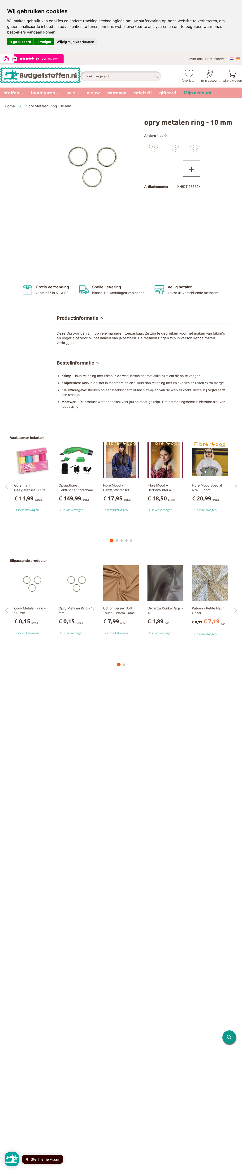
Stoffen (11, 92)
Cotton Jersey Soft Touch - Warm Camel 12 (119, 613)
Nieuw (93, 92)
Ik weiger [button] (44, 42)
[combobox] (121, 76)
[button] (229, 1037)
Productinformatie (77, 318)
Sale (70, 92)
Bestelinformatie (75, 363)
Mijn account (198, 92)
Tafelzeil (143, 92)
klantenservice (216, 59)
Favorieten (189, 80)
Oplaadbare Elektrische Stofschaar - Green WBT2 (76, 490)
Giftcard (167, 92)
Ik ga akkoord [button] (20, 42)
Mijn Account (210, 80)
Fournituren (43, 92)
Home (10, 106)
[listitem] (13, 93)
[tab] (80, 318)
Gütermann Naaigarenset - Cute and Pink (30, 490)
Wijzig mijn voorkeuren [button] (75, 42)
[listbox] (190, 159)
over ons (196, 59)
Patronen (117, 92)
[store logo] (40, 76)
